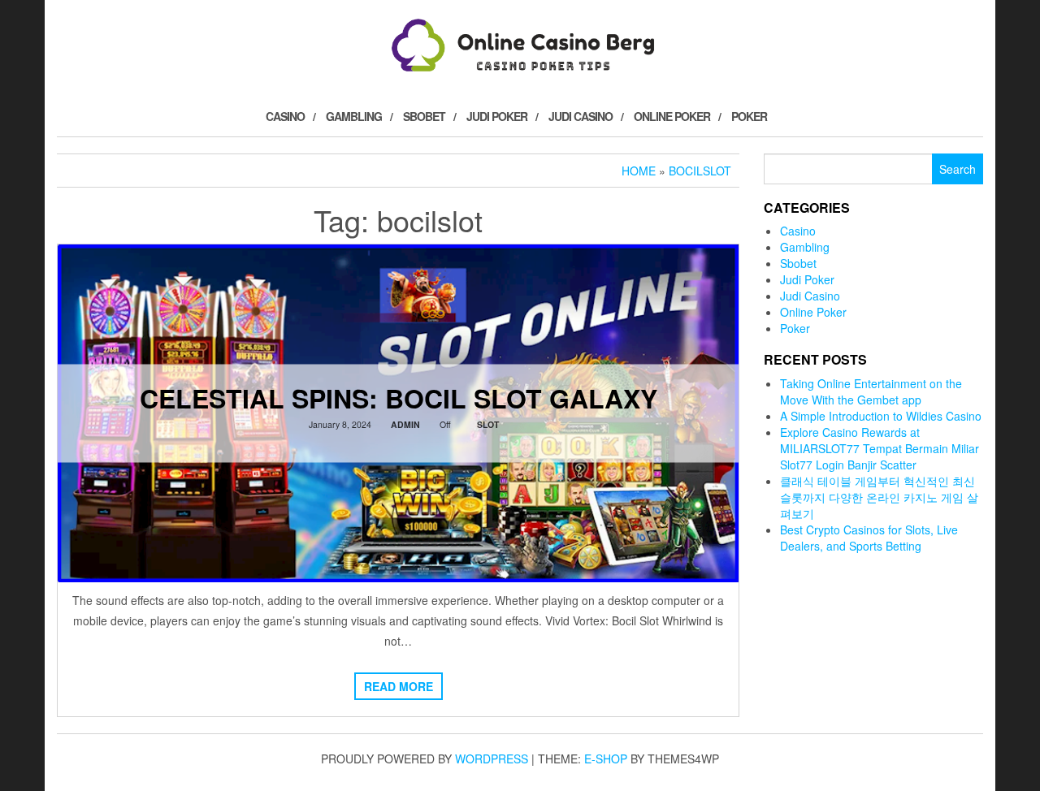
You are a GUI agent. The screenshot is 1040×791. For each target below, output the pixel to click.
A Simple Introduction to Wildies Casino (881, 416)
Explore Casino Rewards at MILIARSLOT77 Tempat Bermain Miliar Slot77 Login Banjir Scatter (879, 448)
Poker (749, 116)
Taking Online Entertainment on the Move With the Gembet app (871, 391)
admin (405, 424)
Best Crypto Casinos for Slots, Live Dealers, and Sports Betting (869, 537)
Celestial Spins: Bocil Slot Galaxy (398, 398)
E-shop (605, 758)
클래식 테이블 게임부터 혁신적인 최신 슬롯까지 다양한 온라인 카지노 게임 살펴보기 (879, 497)
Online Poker (672, 116)
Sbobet (424, 116)
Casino (285, 116)
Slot (488, 424)
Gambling (354, 116)
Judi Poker (496, 116)
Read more (398, 686)
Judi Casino (580, 116)
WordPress (491, 758)
